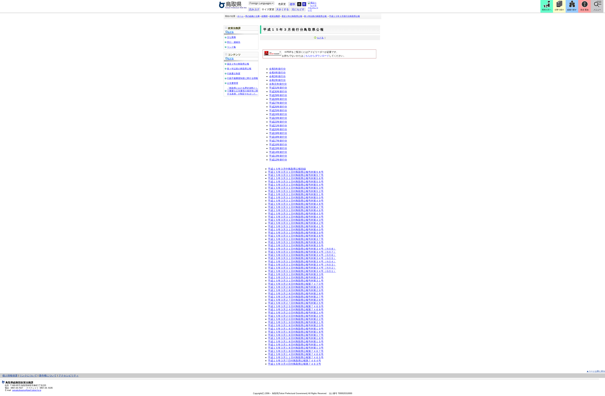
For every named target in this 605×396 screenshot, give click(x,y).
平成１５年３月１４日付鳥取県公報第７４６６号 (295, 354)
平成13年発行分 (278, 156)
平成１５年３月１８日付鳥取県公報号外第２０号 (295, 325)
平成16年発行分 (278, 144)
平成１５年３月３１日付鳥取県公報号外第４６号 (295, 210)
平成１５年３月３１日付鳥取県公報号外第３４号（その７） (302, 252)
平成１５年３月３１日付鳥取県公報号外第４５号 (295, 213)
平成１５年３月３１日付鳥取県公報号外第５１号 (295, 194)
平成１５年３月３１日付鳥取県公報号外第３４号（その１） (302, 271)
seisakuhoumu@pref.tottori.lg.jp (26, 390)
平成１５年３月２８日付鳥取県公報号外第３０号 (295, 287)
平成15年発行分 (278, 148)
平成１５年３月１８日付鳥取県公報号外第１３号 (295, 347)
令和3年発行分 (277, 76)
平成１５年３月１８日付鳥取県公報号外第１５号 (295, 341)
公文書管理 (232, 83)
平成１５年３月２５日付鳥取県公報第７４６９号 (295, 306)
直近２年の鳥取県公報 (292, 16)
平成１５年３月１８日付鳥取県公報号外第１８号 (295, 332)
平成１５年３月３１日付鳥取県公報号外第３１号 (295, 280)
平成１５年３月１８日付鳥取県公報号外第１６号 (295, 338)
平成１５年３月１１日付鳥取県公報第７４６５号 (295, 357)
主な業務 (231, 37)
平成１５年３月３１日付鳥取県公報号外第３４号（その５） (302, 258)
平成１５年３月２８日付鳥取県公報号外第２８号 (295, 293)
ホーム (240, 16)
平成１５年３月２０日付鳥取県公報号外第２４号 (295, 312)
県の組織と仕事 (252, 16)
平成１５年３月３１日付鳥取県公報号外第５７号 (295, 175)
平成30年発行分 (278, 91)
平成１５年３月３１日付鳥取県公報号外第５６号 (295, 178)
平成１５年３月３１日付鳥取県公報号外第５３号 (295, 188)
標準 (292, 4)
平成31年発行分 (278, 87)
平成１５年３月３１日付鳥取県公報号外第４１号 (295, 226)
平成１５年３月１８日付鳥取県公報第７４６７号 (295, 351)
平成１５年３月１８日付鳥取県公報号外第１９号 (295, 328)
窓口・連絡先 (233, 42)
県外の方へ (546, 10)
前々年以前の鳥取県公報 (315, 16)
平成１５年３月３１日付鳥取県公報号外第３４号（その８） (302, 248)
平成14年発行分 (278, 152)
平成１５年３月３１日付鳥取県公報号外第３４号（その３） (302, 264)
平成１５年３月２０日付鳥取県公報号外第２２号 (295, 319)
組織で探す (572, 10)
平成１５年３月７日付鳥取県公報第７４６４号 (294, 360)
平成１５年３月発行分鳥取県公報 (344, 16)
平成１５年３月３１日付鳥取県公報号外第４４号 (295, 216)
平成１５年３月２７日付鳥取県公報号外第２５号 (295, 303)
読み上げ (254, 9)
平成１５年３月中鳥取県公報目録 (287, 168)
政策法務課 (275, 16)
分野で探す (559, 10)
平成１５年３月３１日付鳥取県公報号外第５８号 (295, 172)
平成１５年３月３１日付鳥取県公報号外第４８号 (295, 204)
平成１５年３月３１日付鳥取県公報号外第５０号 (295, 197)
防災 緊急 (585, 10)
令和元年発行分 (278, 84)
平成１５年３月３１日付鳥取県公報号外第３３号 (295, 274)
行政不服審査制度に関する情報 (242, 78)
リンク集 (231, 47)
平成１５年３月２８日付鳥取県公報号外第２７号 (295, 296)
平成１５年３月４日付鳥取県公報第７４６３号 (294, 364)
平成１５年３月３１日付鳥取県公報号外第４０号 (295, 229)
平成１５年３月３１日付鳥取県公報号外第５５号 (295, 181)
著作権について (48, 375)
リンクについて (28, 375)
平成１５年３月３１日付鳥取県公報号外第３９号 (295, 232)
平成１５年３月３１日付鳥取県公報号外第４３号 (295, 220)
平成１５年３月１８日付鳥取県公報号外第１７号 (295, 335)
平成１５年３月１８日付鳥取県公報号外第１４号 (295, 344)
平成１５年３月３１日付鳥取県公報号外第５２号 (295, 191)
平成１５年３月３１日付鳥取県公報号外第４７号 (295, 207)
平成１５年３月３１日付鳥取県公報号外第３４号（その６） (302, 255)
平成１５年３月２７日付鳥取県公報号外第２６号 (295, 300)
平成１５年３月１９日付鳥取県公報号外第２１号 (295, 322)
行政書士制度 (233, 73)
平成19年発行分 (278, 133)
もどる (231, 32)
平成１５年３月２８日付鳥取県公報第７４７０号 (295, 284)
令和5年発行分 (277, 68)
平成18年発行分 (278, 137)
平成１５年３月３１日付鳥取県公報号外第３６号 (295, 242)
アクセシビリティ (68, 375)
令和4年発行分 (277, 72)
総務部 (265, 16)
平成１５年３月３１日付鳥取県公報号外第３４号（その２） (302, 268)
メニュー (597, 10)
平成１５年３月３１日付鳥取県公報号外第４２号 (295, 223)
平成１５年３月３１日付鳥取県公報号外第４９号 (295, 200)
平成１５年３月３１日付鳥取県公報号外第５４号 (295, 184)
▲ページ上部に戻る (596, 371)
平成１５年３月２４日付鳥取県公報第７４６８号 (295, 309)
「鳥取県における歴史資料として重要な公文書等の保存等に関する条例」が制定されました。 (242, 91)
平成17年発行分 (278, 140)
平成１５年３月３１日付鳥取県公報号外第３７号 (295, 239)
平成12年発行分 (278, 159)
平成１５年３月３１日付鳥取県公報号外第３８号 (295, 236)
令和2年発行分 (277, 80)
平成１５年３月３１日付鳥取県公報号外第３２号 (295, 277)
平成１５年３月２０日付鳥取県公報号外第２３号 (295, 316)
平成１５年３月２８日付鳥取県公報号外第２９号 (295, 290)
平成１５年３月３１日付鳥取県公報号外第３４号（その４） (302, 261)
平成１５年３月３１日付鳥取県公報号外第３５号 (295, 245)
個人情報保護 (9, 375)
